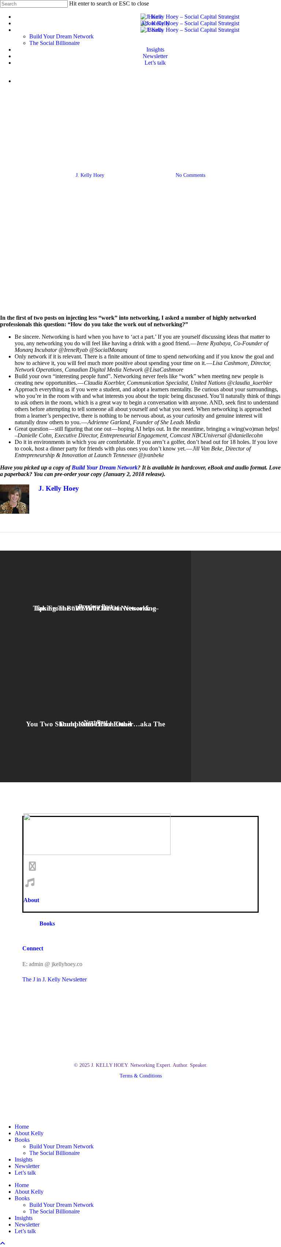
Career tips (157, 138)
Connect (32, 948)
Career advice (118, 138)
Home (22, 1127)
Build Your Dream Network (61, 1146)
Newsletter (27, 1166)
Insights (24, 1159)
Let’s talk (25, 1173)
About (31, 900)
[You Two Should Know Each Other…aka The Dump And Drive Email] (95, 724)
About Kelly (29, 1133)
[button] (140, 1065)
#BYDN (83, 138)
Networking (193, 138)
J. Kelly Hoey (90, 175)
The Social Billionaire (54, 1153)
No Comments (190, 175)
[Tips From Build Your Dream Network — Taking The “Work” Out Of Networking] (95, 608)
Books (47, 923)
